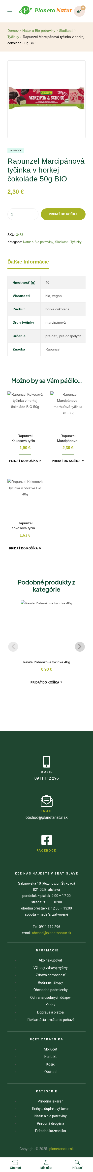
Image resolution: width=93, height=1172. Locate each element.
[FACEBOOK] (47, 840)
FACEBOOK (46, 850)
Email (47, 811)
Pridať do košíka (63, 214)
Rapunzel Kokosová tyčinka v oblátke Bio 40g (25, 526)
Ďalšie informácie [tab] (28, 261)
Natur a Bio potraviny (38, 31)
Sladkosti (66, 31)
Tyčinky (13, 37)
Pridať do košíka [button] (23, 461)
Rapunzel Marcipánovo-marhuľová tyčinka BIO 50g (68, 438)
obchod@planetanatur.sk (51, 933)
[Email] (47, 801)
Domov (13, 31)
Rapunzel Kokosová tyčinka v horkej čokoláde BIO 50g (25, 438)
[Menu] (12, 11)
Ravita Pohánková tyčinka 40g (46, 662)
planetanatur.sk (61, 1149)
